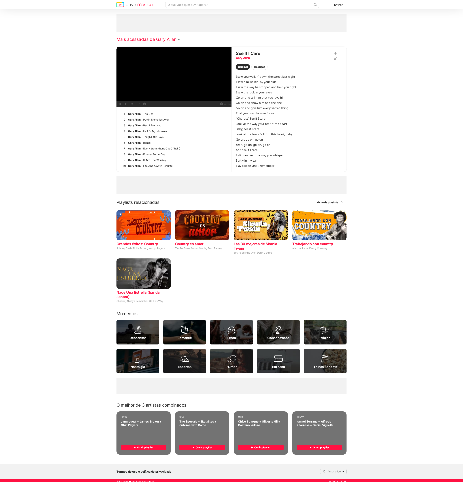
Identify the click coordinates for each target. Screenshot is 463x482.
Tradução (259, 66)
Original (243, 66)
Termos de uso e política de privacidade (143, 471)
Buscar (315, 5)
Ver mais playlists (327, 202)
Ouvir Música (134, 4)
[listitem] (173, 114)
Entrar (338, 5)
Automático (334, 471)
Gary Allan (243, 58)
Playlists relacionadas (138, 202)
